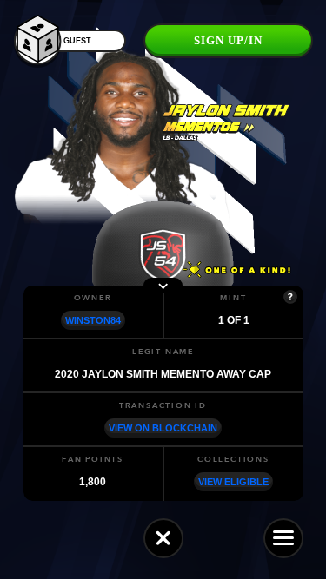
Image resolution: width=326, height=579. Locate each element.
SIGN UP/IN (228, 40)
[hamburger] (283, 538)
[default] (163, 538)
